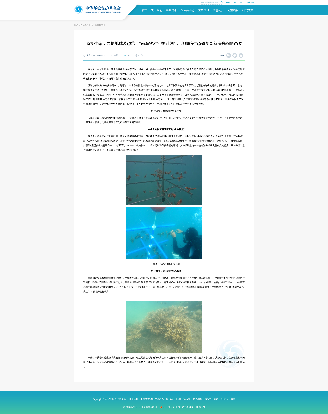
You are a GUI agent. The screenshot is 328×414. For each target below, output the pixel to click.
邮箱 (228, 2)
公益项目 (233, 10)
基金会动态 (187, 10)
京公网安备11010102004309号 (178, 407)
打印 (141, 55)
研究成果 (247, 10)
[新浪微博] (234, 55)
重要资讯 (171, 10)
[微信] (228, 55)
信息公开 (218, 10)
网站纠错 (201, 407)
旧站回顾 (250, 2)
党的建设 (203, 10)
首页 (144, 10)
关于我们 (156, 10)
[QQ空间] (241, 55)
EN (241, 2)
